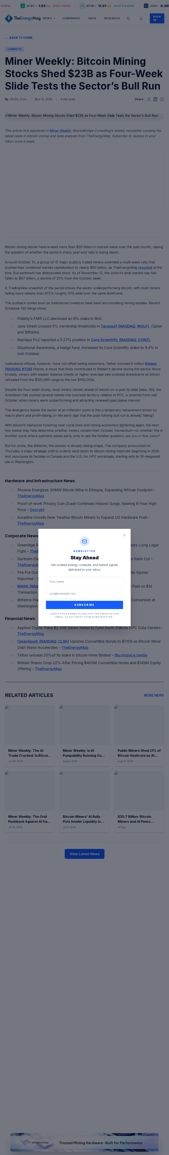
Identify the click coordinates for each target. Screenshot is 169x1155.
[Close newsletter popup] (124, 535)
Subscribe (84, 604)
